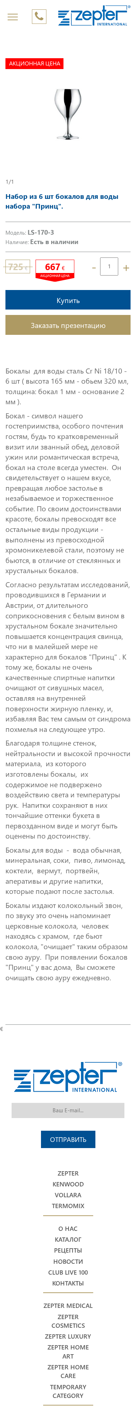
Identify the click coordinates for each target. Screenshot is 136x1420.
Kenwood (68, 1184)
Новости (68, 1261)
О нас (68, 1228)
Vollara (68, 1195)
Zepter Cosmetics (68, 1321)
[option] (68, 115)
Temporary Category (68, 1391)
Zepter (68, 1173)
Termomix (68, 1206)
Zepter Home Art (68, 1351)
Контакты (68, 1283)
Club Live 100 (68, 1272)
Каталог (68, 1239)
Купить (68, 300)
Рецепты (68, 1250)
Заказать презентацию (68, 325)
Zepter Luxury (68, 1336)
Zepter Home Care (68, 1371)
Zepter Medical (68, 1305)
